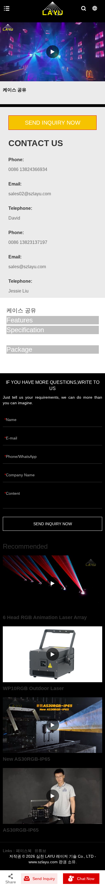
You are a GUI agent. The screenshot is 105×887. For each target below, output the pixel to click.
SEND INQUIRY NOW (52, 123)
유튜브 (40, 850)
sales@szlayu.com (27, 266)
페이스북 (24, 850)
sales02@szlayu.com (29, 193)
